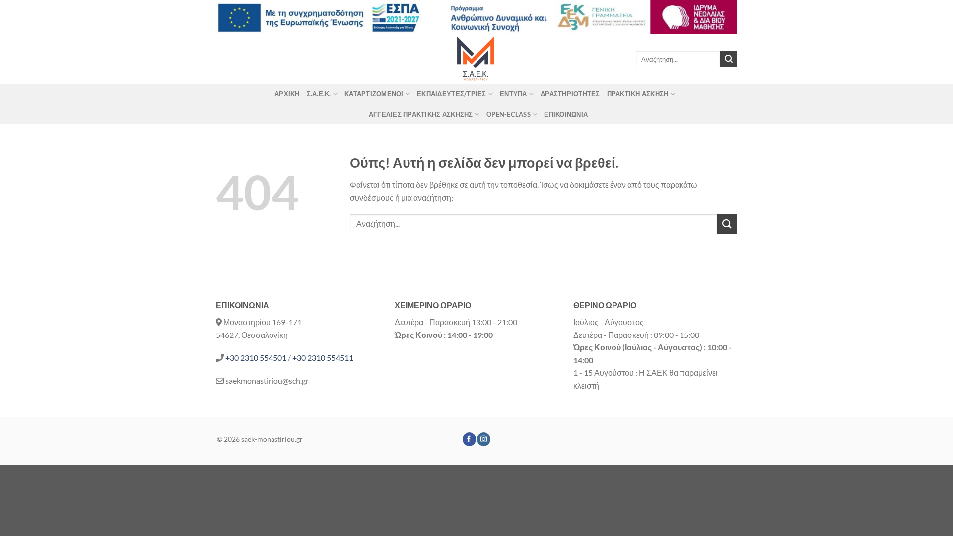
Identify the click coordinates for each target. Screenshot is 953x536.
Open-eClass (508, 114)
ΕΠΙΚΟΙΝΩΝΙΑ (566, 114)
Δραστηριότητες (570, 94)
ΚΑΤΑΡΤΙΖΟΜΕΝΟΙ (374, 94)
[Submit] (728, 59)
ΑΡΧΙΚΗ (287, 94)
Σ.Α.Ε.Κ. (319, 94)
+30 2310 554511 (322, 357)
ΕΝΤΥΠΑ (513, 94)
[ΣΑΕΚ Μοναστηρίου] (476, 59)
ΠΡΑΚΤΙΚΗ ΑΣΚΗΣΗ (638, 94)
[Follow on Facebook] (469, 439)
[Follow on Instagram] (483, 439)
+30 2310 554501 (255, 357)
